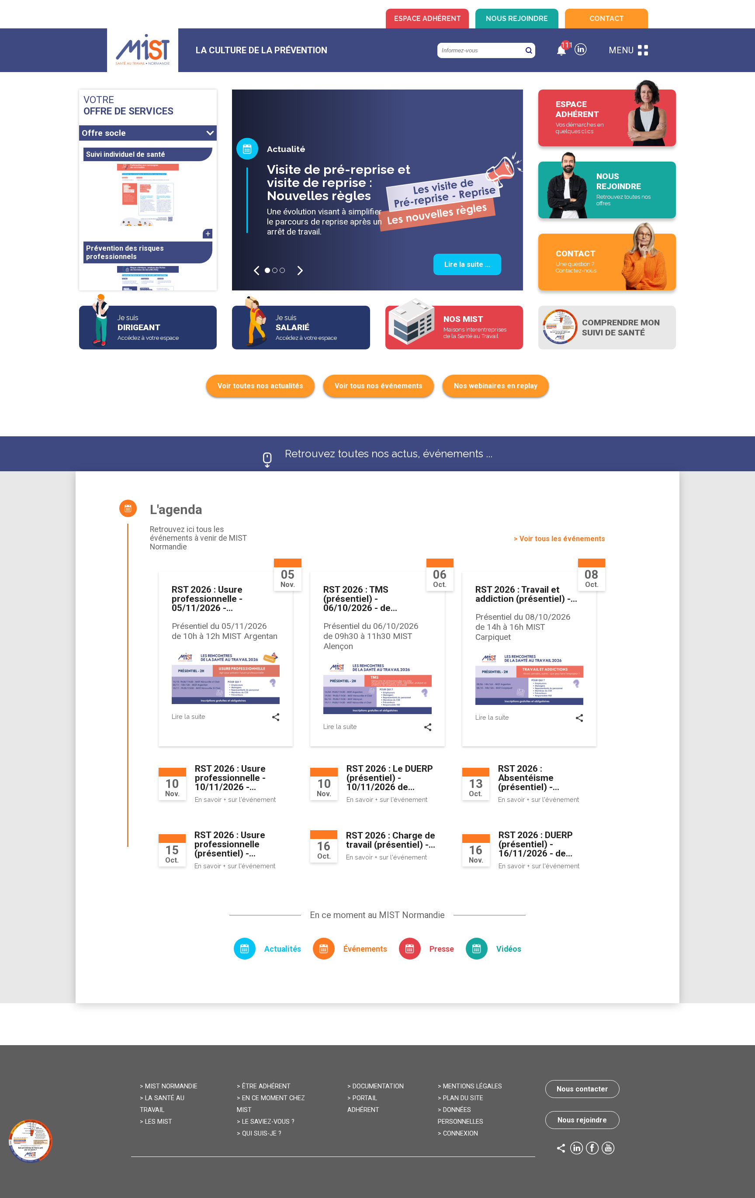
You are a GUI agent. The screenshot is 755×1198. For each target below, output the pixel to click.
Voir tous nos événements (379, 386)
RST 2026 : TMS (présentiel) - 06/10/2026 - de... (360, 598)
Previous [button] (256, 270)
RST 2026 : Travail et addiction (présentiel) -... (526, 594)
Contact (606, 18)
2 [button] (274, 270)
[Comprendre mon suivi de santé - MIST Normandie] (607, 327)
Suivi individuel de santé (125, 154)
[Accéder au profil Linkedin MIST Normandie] (577, 1149)
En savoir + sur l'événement (235, 799)
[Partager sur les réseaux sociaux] (276, 718)
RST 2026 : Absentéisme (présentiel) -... (528, 777)
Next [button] (300, 270)
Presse (441, 949)
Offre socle (104, 133)
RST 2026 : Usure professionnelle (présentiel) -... (229, 844)
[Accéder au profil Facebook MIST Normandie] (592, 1149)
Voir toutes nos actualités (260, 386)
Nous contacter (582, 1089)
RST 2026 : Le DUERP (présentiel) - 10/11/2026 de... (389, 777)
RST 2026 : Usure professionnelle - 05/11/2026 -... (207, 598)
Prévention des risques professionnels (125, 252)
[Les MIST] (142, 50)
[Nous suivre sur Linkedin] (581, 50)
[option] (377, 190)
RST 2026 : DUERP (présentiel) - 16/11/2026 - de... (536, 844)
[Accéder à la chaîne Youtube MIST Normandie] (608, 1149)
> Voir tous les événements (559, 539)
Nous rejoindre (517, 18)
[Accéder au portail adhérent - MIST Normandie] (607, 118)
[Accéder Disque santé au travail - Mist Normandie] (30, 1141)
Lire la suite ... (467, 264)
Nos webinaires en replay (495, 386)
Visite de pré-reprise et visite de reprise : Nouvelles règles (338, 182)
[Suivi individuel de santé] (148, 195)
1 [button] (267, 270)
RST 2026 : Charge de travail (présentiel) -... (390, 840)
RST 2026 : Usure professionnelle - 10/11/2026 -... (230, 777)
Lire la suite (188, 716)
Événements (365, 949)
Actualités (282, 949)
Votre (128, 105)
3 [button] (282, 270)
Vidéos (508, 949)
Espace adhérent (427, 18)
